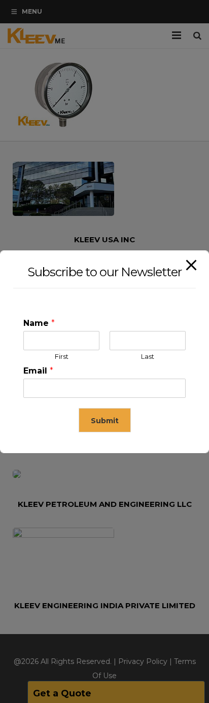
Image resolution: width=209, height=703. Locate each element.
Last (147, 356)
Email (38, 371)
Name (39, 323)
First (61, 356)
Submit (105, 420)
